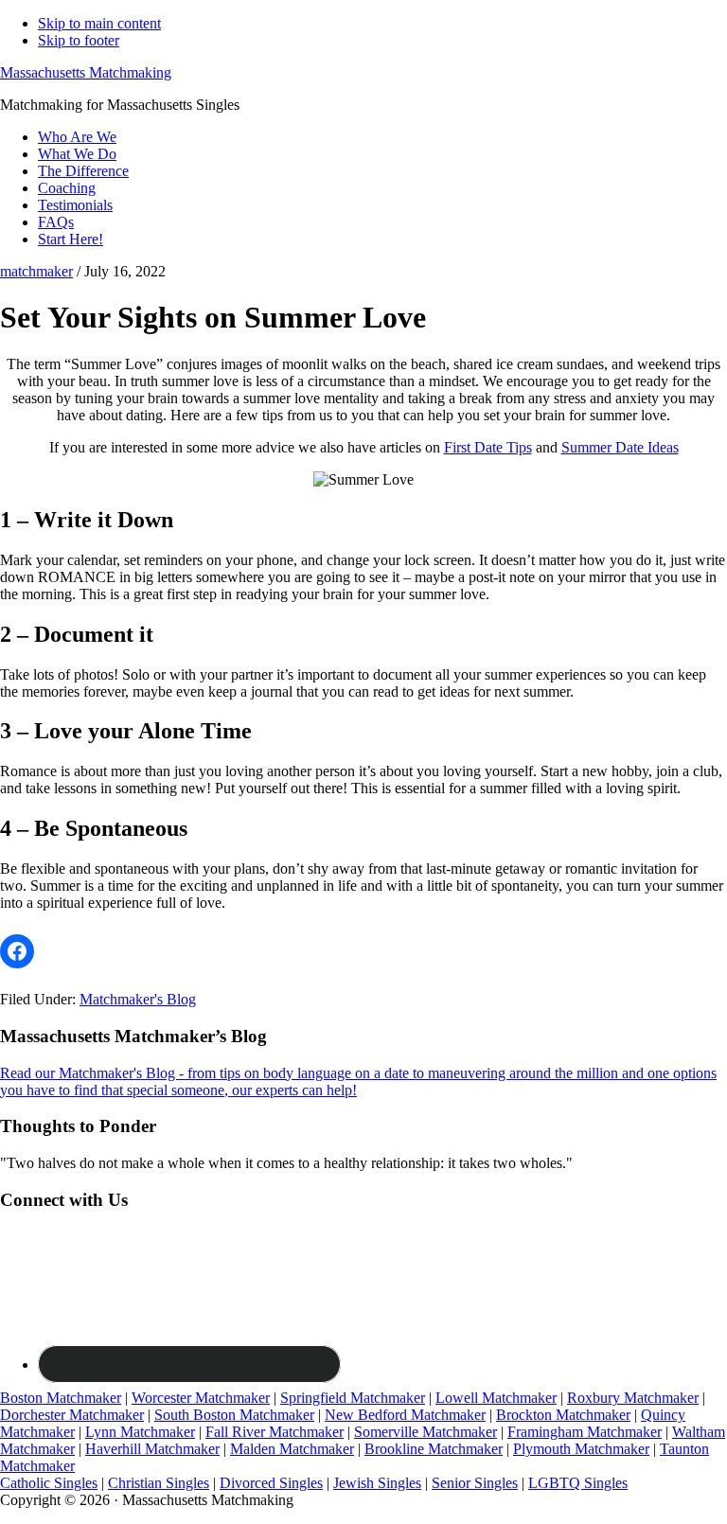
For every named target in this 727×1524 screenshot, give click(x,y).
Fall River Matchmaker (274, 1432)
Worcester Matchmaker (201, 1398)
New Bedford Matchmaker (405, 1415)
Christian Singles (158, 1483)
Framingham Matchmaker (584, 1432)
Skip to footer (78, 40)
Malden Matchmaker (292, 1449)
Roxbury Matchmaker (633, 1398)
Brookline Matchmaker (433, 1449)
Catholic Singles (49, 1483)
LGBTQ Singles (578, 1483)
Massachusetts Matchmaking (85, 72)
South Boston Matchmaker (234, 1415)
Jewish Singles (377, 1483)
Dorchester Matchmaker (72, 1415)
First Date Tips (488, 447)
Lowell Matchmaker (496, 1398)
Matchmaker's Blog (138, 999)
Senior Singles (475, 1483)
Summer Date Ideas (620, 447)
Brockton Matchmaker (563, 1415)
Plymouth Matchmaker (581, 1449)
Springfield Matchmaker (352, 1398)
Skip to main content (99, 23)
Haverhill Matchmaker (152, 1449)
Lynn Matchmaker (140, 1432)
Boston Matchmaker (60, 1398)
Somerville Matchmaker (425, 1432)
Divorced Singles (271, 1483)
